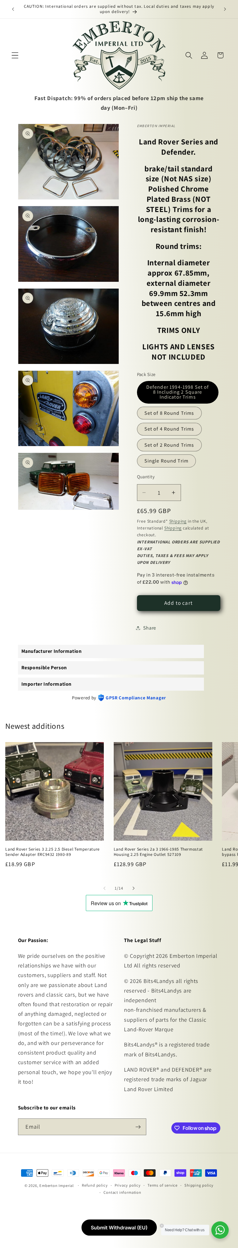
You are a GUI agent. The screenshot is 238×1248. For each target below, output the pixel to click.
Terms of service (163, 1185)
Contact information (122, 1192)
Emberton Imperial (56, 1185)
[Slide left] (104, 888)
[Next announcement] (225, 9)
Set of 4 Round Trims (169, 429)
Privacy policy (128, 1185)
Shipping (178, 521)
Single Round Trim (166, 461)
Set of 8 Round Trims (169, 413)
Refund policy (95, 1185)
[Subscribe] (138, 1126)
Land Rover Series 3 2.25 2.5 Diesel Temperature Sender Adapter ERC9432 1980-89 (52, 852)
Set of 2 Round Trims (169, 445)
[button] (15, 55)
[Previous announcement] (13, 9)
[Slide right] (133, 888)
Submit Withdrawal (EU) (119, 1227)
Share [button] (149, 628)
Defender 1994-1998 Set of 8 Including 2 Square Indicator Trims (177, 392)
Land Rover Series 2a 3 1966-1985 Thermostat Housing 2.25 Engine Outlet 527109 (158, 852)
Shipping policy (199, 1185)
